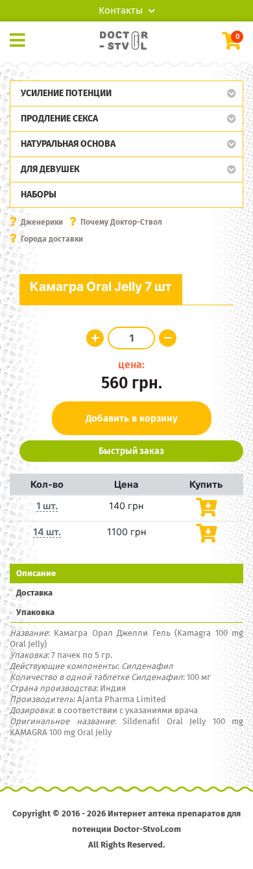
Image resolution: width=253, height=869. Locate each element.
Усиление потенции (66, 93)
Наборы (38, 194)
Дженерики (42, 222)
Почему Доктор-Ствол (121, 222)
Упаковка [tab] (35, 612)
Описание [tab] (36, 573)
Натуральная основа (68, 143)
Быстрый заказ (131, 451)
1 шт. (47, 505)
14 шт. (47, 531)
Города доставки (52, 239)
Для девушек (50, 169)
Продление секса (59, 118)
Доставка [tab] (34, 593)
